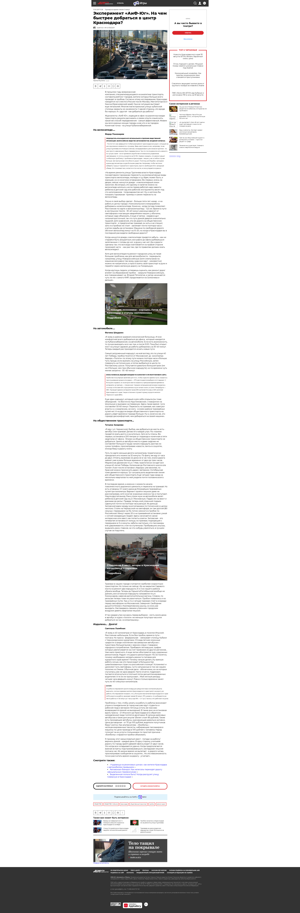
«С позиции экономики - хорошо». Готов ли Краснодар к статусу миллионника (134, 311)
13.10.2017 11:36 (98, 9)
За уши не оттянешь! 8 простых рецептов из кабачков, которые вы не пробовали (193, 108)
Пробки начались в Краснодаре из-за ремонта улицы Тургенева (152, 822)
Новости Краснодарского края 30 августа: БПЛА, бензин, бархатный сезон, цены (188, 57)
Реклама (145, 870)
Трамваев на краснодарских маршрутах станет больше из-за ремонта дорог (152, 830)
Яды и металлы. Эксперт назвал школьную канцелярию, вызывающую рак (190, 132)
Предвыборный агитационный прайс (150, 873)
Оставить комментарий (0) (150, 786)
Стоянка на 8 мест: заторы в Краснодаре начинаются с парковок (133, 567)
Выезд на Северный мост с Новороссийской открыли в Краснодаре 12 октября (113, 822)
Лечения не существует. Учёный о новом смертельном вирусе (191, 146)
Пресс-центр (135, 870)
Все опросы (188, 39)
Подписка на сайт (117, 873)
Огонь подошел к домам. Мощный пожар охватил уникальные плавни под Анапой (188, 66)
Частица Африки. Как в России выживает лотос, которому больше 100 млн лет (192, 116)
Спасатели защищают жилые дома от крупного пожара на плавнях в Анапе (188, 85)
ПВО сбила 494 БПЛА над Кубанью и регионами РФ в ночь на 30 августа (188, 94)
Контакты (130, 873)
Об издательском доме (119, 870)
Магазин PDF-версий (159, 870)
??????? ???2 (174, 156)
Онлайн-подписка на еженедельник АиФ (184, 870)
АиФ (107, 80)
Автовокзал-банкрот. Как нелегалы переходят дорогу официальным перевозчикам (134, 770)
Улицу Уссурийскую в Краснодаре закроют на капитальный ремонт (115, 829)
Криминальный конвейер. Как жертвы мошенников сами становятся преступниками (188, 75)
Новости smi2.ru (101, 863)
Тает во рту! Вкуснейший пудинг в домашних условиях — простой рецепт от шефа (191, 139)
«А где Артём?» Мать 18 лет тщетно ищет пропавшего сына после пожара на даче (192, 124)
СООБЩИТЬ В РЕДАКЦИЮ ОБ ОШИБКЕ (180, 873)
